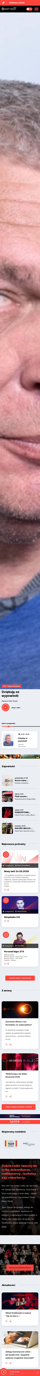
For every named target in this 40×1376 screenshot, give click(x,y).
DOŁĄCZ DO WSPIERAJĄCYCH (20, 1270)
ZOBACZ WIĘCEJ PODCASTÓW (20, 980)
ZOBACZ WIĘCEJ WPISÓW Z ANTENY (18, 1109)
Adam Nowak (13, 701)
